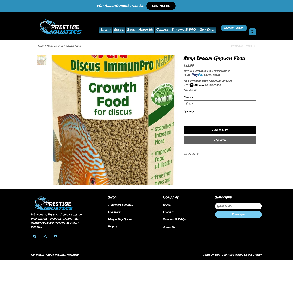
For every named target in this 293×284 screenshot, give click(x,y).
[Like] (34, 235)
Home (167, 205)
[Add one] (200, 118)
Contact (168, 212)
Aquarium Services (120, 205)
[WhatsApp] (185, 154)
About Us (169, 228)
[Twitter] (197, 154)
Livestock (114, 212)
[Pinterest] (193, 154)
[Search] (252, 31)
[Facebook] (189, 154)
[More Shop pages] (110, 30)
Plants (112, 227)
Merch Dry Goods (120, 219)
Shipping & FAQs (174, 219)
